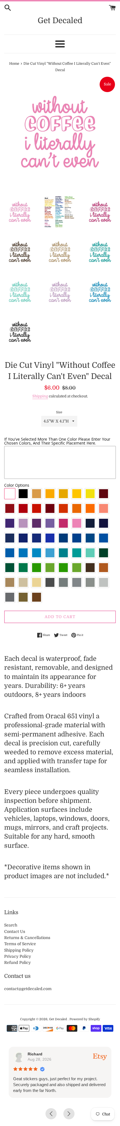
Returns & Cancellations (27, 937)
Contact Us (14, 931)
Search (10, 925)
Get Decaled (60, 20)
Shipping (40, 396)
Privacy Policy (17, 956)
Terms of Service (20, 944)
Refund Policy (17, 962)
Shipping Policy (18, 950)
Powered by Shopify (84, 1019)
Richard (35, 1054)
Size (59, 412)
